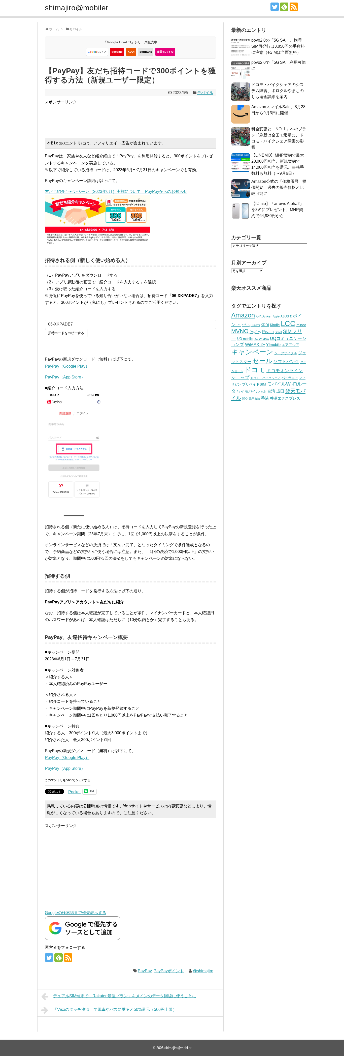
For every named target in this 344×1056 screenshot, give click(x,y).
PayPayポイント (169, 971)
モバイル (205, 93)
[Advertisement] (136, 116)
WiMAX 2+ (255, 344)
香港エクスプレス (285, 398)
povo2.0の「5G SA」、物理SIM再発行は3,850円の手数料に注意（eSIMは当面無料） (278, 46)
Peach (268, 332)
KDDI (131, 51)
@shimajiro (203, 971)
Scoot (278, 332)
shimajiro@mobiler (76, 8)
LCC (288, 323)
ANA (258, 316)
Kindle (275, 325)
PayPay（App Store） (65, 377)
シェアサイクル (285, 353)
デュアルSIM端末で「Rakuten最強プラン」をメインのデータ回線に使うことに (124, 996)
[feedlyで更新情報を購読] (284, 7)
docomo (117, 51)
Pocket (74, 792)
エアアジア (290, 345)
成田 (280, 391)
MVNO (240, 331)
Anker (267, 316)
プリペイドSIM (254, 384)
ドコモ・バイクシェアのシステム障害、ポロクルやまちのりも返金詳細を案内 (277, 90)
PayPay (145, 971)
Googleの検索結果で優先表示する (75, 913)
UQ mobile (245, 339)
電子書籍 (254, 398)
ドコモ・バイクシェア (265, 378)
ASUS (285, 316)
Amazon (243, 315)
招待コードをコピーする (66, 333)
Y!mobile (273, 344)
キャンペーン (252, 352)
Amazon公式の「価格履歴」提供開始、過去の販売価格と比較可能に (278, 187)
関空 (245, 398)
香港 (265, 398)
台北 (263, 391)
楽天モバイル (165, 51)
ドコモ (254, 370)
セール (262, 361)
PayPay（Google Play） (67, 366)
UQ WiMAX (261, 339)
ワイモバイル (248, 391)
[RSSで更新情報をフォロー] (294, 7)
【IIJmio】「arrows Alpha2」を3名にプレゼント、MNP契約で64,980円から (277, 209)
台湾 (271, 391)
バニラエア (290, 378)
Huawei (255, 325)
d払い (246, 325)
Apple (276, 316)
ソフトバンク (286, 361)
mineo (301, 325)
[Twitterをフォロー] (274, 7)
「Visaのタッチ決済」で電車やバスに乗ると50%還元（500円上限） (115, 1009)
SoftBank (146, 51)
